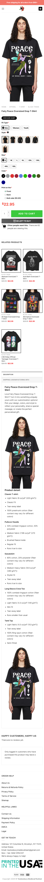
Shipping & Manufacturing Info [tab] (16, 380)
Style (5, 132)
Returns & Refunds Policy (12, 787)
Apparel (12, 107)
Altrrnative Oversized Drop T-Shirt (31, 318)
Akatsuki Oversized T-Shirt (10, 278)
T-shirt (22, 107)
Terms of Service (9, 796)
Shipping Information (11, 818)
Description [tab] (8, 374)
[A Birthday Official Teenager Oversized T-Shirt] (11, 341)
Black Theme (33, 107)
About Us (6, 783)
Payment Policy (8, 822)
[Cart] (40, 9)
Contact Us (6, 814)
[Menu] (3, 9)
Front (9, 191)
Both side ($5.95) (14, 198)
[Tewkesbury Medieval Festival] (22, 8)
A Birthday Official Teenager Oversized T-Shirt (10, 359)
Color (4, 171)
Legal (4, 831)
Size (4, 155)
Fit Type (5, 123)
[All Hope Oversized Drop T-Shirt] (11, 301)
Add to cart (26, 213)
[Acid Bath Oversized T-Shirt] (32, 260)
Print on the (7, 188)
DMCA (4, 827)
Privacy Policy (8, 792)
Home (4, 107)
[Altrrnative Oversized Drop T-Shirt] (32, 301)
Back (9, 195)
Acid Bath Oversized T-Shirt (31, 278)
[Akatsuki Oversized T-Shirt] (11, 260)
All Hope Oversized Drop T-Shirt (11, 318)
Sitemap (5, 800)
